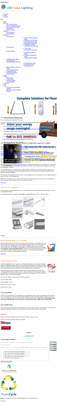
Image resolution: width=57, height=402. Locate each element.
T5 (5, 147)
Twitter (5, 15)
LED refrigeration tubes (32, 152)
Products (3, 235)
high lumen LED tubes (21, 151)
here (34, 273)
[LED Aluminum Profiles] (28, 218)
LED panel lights (40, 154)
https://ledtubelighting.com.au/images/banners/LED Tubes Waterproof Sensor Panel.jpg (24, 129)
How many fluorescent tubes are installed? (15, 351)
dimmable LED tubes (32, 151)
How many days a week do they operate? (14, 356)
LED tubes (21, 146)
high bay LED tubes (35, 158)
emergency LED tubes (11, 152)
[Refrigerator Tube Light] (28, 206)
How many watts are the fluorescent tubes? (15, 353)
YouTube (6, 16)
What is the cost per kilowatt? (12, 358)
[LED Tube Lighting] (17, 10)
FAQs (24, 180)
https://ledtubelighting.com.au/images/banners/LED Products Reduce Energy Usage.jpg (24, 134)
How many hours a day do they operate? (14, 354)
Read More (3, 182)
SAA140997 (4, 273)
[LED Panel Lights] (40, 218)
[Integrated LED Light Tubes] (17, 206)
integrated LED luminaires (27, 154)
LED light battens (5, 149)
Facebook (6, 14)
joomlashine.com (18, 117)
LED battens (17, 154)
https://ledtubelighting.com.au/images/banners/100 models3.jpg (18, 139)
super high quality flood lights (19, 164)
